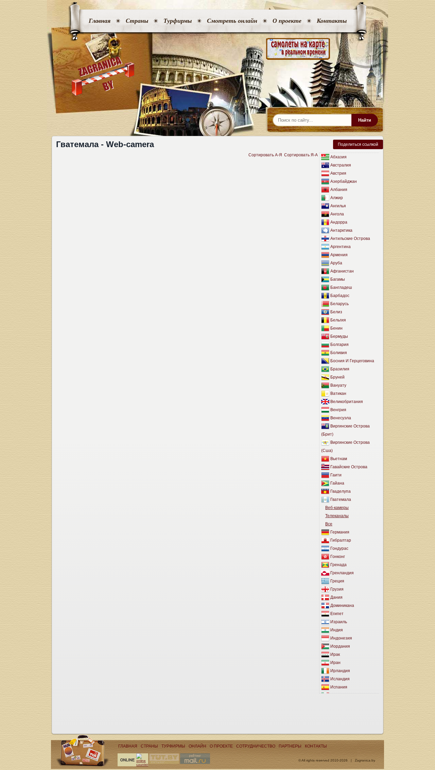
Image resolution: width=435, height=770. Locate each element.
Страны (137, 20)
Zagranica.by (365, 760)
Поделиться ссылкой (358, 144)
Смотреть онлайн (232, 20)
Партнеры (290, 746)
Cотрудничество (255, 746)
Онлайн (197, 746)
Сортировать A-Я (265, 155)
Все (328, 524)
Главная (99, 20)
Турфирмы (177, 20)
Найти (364, 120)
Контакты (332, 20)
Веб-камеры (337, 507)
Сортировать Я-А (301, 155)
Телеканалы (337, 515)
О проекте (287, 20)
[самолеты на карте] (217, 49)
